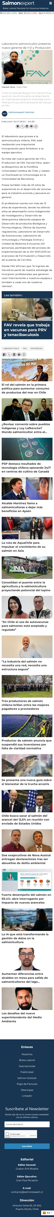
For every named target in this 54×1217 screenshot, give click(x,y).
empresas (37, 348)
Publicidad (27, 1072)
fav (25, 348)
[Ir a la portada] (23, 3)
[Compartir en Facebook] (18, 126)
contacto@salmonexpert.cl (27, 1191)
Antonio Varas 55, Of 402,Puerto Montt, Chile (27, 1207)
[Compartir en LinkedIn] (27, 126)
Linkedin (27, 1096)
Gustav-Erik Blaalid (27, 1168)
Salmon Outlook (27, 1078)
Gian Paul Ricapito (27, 1180)
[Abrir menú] (51, 3)
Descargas (27, 1090)
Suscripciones (27, 1066)
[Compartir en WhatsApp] (36, 126)
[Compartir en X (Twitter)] (22, 126)
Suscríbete (27, 1146)
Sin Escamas (32, 8)
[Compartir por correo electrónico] (31, 126)
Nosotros (43, 8)
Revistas (21, 8)
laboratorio (11, 348)
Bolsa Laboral (9, 8)
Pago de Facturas (27, 1084)
